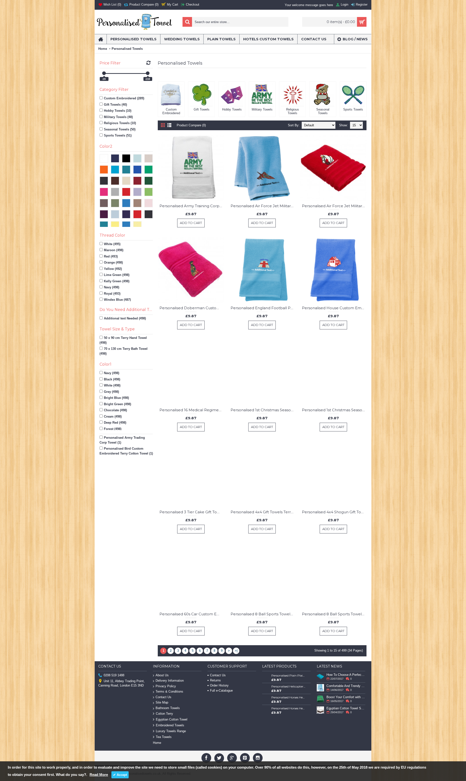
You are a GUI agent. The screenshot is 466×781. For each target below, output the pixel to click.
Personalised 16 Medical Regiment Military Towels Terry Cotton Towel (191, 410)
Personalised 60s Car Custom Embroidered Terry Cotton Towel (191, 614)
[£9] (104, 73)
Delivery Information (170, 680)
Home (102, 49)
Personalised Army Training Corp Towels (191, 206)
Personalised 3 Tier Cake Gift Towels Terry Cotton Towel (191, 512)
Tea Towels (164, 737)
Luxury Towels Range (171, 731)
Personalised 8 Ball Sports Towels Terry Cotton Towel (263, 614)
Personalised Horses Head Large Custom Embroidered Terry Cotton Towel (288, 708)
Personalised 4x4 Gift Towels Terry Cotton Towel (263, 512)
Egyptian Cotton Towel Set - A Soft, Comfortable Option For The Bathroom (345, 708)
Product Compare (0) (191, 125)
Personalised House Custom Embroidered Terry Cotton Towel (334, 308)
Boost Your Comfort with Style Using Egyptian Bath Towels (345, 697)
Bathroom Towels (168, 708)
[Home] (101, 39)
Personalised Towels (127, 49)
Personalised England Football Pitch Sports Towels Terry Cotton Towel (263, 308)
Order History (219, 685)
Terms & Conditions (169, 691)
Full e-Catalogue (221, 690)
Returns (215, 680)
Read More (99, 774)
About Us (162, 675)
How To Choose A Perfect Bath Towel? (345, 675)
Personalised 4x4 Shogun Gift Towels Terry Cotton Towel (334, 512)
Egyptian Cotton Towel (171, 719)
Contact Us (163, 697)
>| (236, 650)
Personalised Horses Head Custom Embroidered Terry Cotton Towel (288, 697)
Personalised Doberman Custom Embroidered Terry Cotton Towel (191, 308)
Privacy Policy (166, 686)
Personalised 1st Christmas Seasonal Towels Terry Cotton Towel (263, 410)
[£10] (148, 73)
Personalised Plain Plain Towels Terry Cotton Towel (288, 675)
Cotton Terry (164, 713)
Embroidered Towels (170, 725)
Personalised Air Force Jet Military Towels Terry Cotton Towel (263, 206)
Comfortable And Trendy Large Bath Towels (345, 686)
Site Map (162, 702)
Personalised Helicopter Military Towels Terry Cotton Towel (288, 686)
